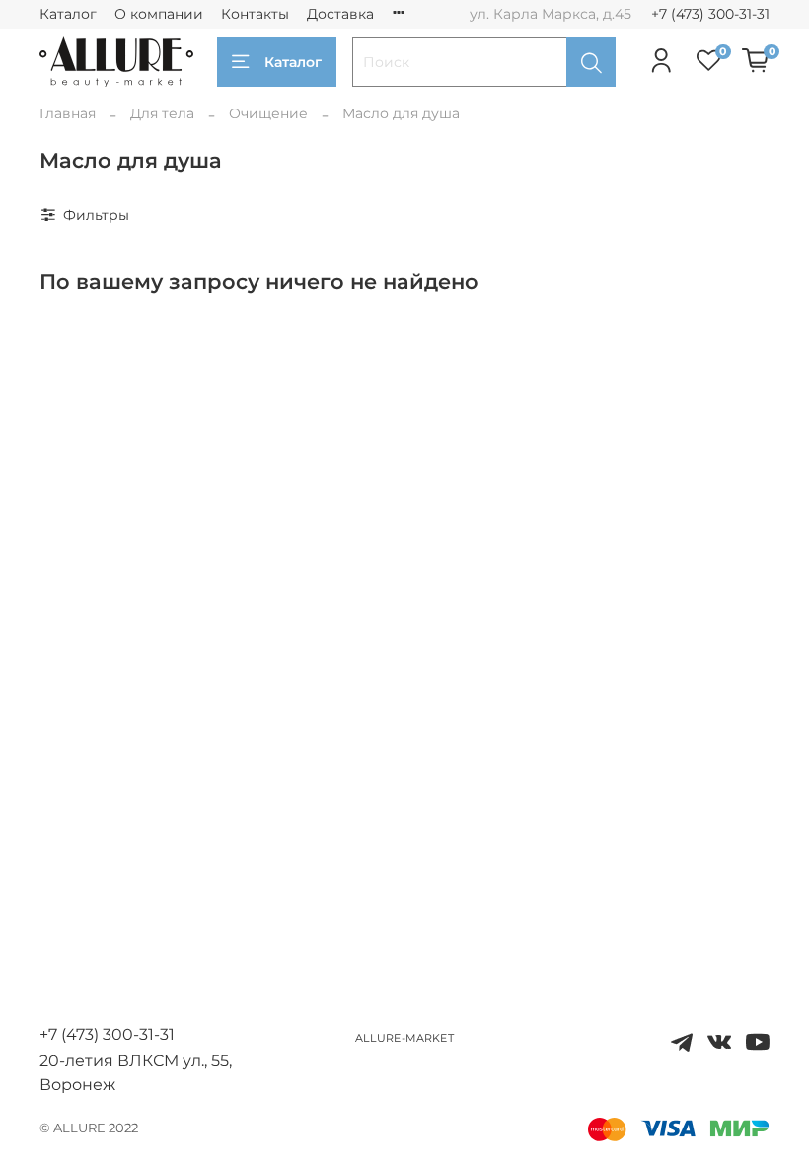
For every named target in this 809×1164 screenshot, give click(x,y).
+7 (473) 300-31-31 (710, 14)
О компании (158, 14)
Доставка (340, 14)
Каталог (68, 14)
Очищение (268, 113)
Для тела (162, 113)
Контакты (255, 14)
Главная (67, 113)
